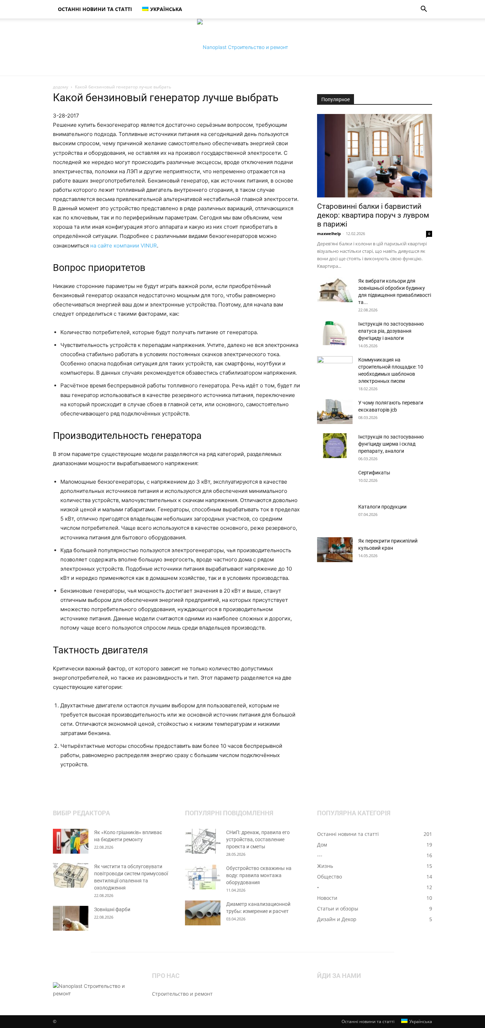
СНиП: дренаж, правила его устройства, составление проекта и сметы (258, 839)
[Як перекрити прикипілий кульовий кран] (335, 549)
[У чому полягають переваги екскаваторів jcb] (335, 411)
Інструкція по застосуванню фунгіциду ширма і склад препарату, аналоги (391, 444)
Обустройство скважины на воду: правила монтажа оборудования (258, 875)
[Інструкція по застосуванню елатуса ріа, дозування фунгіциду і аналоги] (335, 332)
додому (60, 87)
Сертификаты (374, 472)
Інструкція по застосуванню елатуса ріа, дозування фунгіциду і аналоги (391, 331)
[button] (423, 9)
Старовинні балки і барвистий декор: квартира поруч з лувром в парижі (373, 215)
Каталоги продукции (382, 507)
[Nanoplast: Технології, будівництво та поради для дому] (242, 47)
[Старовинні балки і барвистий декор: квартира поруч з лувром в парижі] (374, 155)
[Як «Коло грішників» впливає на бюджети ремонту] (70, 841)
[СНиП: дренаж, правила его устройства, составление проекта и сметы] (202, 841)
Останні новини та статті (95, 9)
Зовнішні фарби (112, 909)
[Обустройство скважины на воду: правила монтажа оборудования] (202, 877)
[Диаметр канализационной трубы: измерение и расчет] (202, 913)
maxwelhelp (329, 233)
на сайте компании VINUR (123, 245)
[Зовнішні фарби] (70, 918)
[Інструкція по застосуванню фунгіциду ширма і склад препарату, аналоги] (335, 445)
